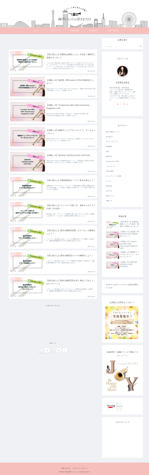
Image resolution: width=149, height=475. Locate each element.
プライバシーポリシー (80, 468)
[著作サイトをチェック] (117, 104)
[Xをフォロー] (121, 104)
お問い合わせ (65, 468)
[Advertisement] (53, 41)
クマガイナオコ (122, 82)
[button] (141, 46)
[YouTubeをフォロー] (127, 104)
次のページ (53, 343)
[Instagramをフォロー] (124, 104)
